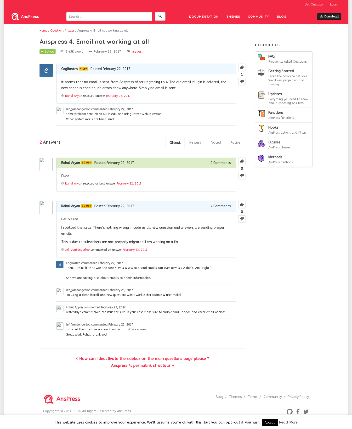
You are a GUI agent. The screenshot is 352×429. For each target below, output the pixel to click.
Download (331, 16)
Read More (288, 422)
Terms (253, 397)
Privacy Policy (298, 397)
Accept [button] (270, 422)
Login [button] (334, 4)
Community (258, 16)
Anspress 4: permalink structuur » (142, 365)
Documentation (204, 16)
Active (235, 143)
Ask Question (314, 4)
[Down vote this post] (241, 81)
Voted (216, 143)
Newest (195, 143)
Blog (281, 16)
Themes (233, 16)
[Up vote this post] (241, 67)
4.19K (83, 68)
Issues (137, 51)
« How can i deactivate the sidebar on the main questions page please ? (142, 358)
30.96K (86, 162)
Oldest (175, 143)
